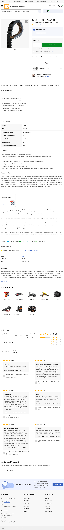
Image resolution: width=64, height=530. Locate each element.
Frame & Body (6, 314)
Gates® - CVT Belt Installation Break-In (7, 196)
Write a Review (8, 342)
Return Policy (26, 506)
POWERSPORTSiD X (6, 521)
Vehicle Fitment (4, 85)
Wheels (32, 314)
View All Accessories (32, 323)
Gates (6, 16)
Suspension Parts (45, 299)
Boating (19, 1)
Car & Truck (7, 1)
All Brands (47, 508)
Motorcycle (30, 1)
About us (41, 241)
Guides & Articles (49, 500)
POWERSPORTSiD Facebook (3, 521)
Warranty (43, 85)
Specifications (13, 85)
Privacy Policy (26, 508)
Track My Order (26, 498)
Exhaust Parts (19, 299)
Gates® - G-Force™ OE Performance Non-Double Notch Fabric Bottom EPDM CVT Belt (15, 369)
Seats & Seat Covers (19, 314)
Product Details (28, 85)
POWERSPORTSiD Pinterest (14, 521)
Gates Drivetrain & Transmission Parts (17, 16)
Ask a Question (8, 470)
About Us (47, 498)
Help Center (26, 500)
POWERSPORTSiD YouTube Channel (10, 521)
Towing (32, 299)
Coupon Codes (48, 503)
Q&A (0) (57, 85)
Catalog (25, 241)
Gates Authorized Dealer (15, 241)
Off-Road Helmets (6, 299)
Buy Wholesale (48, 511)
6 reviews (40, 24)
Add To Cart (52, 45)
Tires (57, 299)
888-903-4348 (52, 7)
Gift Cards (47, 506)
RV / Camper (55, 1)
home (2, 16)
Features (21, 85)
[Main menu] (2, 6)
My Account (26, 503)
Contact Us (25, 511)
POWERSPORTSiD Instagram (18, 521)
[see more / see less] (4, 281)
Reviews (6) (50, 85)
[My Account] (58, 6)
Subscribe (58, 484)
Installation (36, 85)
